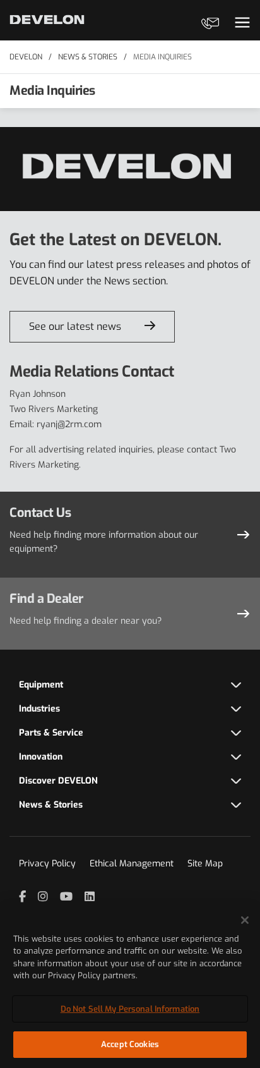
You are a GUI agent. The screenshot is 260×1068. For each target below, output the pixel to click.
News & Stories (51, 805)
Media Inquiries (162, 57)
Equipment (41, 685)
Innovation (40, 757)
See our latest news (75, 326)
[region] (130, 985)
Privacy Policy (47, 864)
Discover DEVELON (58, 781)
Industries (39, 709)
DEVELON (25, 57)
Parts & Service (51, 733)
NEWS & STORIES (87, 57)
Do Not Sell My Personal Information (130, 1009)
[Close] (245, 920)
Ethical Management (132, 864)
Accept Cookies (130, 1044)
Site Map (205, 864)
